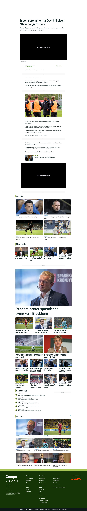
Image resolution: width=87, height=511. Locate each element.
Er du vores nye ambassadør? (59, 487)
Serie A (40, 491)
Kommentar (28, 491)
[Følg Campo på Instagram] (6, 481)
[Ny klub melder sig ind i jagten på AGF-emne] (65, 251)
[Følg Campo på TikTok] (12, 481)
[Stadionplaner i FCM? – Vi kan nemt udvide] (21, 251)
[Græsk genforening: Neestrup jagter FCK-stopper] (50, 378)
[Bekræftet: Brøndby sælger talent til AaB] (58, 344)
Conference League (43, 500)
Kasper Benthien (29, 66)
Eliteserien (29, 70)
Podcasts (28, 489)
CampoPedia (56, 480)
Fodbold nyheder (29, 478)
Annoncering (56, 476)
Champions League (43, 496)
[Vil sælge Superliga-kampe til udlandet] (43, 323)
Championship (42, 485)
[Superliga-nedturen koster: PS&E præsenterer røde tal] (36, 378)
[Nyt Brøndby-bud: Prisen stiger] (50, 251)
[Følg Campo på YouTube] (14, 481)
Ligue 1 (40, 493)
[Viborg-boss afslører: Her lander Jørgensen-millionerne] (65, 363)
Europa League (42, 498)
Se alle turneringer (43, 502)
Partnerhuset (12, 493)
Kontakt (55, 482)
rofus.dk (58, 509)
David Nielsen (40, 70)
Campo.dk (7, 483)
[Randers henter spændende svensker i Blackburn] (43, 287)
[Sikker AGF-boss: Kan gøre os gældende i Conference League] (36, 363)
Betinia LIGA (41, 480)
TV (26, 485)
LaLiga (40, 487)
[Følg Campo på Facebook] (9, 481)
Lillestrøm (34, 70)
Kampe (27, 482)
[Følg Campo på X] (17, 481)
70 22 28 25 (42, 509)
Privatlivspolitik (56, 485)
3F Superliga (42, 478)
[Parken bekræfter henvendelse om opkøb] (29, 344)
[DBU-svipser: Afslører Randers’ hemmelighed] (21, 363)
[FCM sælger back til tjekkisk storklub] (24, 323)
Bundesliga (41, 489)
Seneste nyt (28, 480)
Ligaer (27, 487)
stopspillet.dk (47, 509)
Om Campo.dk (56, 478)
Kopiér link (60, 65)
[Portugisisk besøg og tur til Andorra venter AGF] (36, 251)
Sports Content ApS (9, 484)
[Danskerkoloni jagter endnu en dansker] (63, 323)
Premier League (42, 482)
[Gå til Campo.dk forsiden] (11, 478)
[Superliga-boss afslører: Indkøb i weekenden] (21, 378)
